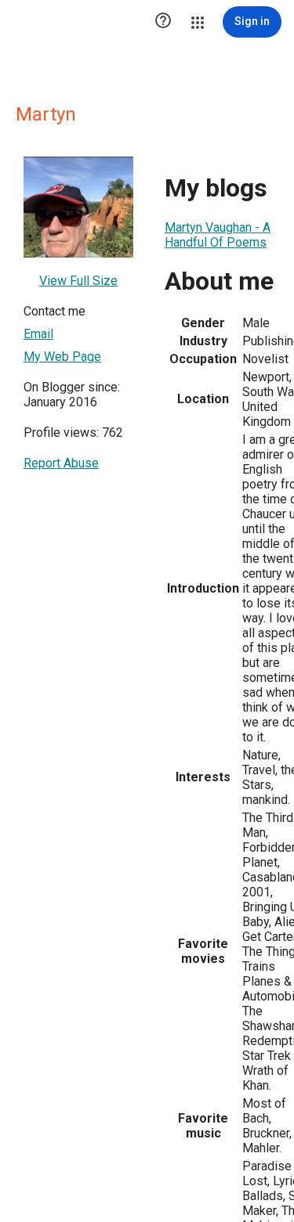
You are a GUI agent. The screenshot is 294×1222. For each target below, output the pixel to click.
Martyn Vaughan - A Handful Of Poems (217, 235)
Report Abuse (61, 463)
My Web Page (62, 356)
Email (38, 333)
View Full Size (78, 280)
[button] (163, 22)
